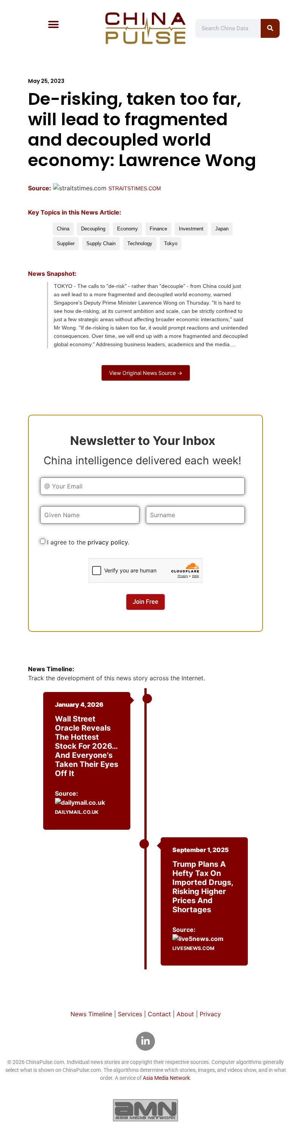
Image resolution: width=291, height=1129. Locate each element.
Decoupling (93, 229)
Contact (159, 1014)
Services (130, 1014)
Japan (221, 229)
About (185, 1014)
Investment (191, 229)
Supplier (66, 243)
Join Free (145, 601)
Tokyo (170, 243)
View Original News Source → (145, 373)
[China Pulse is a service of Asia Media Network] (145, 1110)
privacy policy (108, 542)
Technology (139, 243)
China (63, 229)
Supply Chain (101, 243)
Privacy (210, 1014)
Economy (127, 229)
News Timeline (91, 1014)
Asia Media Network (166, 1078)
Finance (158, 229)
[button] (53, 24)
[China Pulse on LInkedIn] (145, 1041)
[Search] (270, 28)
